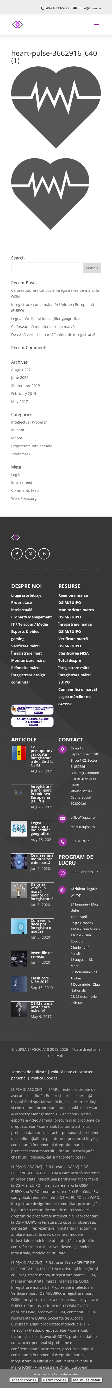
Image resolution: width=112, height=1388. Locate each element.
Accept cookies (23, 1380)
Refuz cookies (54, 1380)
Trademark (20, 453)
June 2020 (19, 377)
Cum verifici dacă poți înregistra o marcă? (41, 926)
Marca (16, 437)
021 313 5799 (80, 840)
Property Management (31, 617)
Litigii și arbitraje (26, 595)
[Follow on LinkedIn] (44, 553)
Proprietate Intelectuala (31, 445)
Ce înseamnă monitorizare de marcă (43, 326)
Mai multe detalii (87, 1380)
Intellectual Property (29, 422)
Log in (16, 474)
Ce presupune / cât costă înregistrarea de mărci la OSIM (42, 756)
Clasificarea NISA (73, 653)
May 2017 (19, 401)
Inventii (17, 429)
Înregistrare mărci (27, 653)
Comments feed (25, 490)
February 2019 (23, 393)
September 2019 (25, 385)
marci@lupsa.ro (83, 826)
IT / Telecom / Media (29, 624)
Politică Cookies (44, 1078)
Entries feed (21, 482)
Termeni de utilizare (29, 1071)
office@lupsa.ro (83, 817)
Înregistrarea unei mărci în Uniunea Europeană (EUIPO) (42, 793)
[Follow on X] (30, 553)
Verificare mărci (25, 645)
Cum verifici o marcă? (77, 689)
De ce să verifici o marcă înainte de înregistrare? (53, 334)
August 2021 (22, 369)
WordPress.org (24, 498)
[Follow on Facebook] (17, 553)
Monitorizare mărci (28, 660)
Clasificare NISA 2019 (40, 980)
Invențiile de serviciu (42, 954)
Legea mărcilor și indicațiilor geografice (45, 318)
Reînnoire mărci (25, 667)
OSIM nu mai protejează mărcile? (42, 1007)
